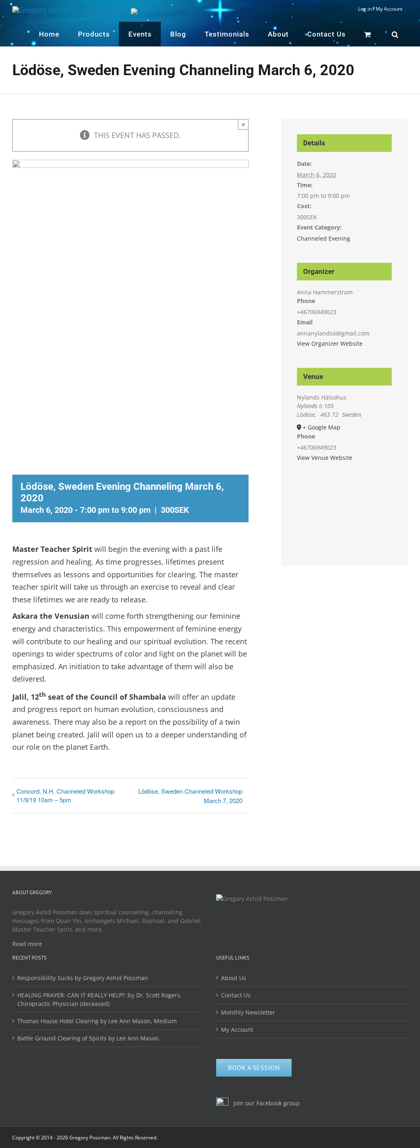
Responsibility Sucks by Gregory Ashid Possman (82, 978)
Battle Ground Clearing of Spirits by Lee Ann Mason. (88, 1038)
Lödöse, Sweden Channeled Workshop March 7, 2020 (190, 796)
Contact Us (236, 995)
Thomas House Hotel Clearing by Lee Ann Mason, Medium (97, 1021)
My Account (237, 1029)
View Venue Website (324, 457)
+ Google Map (321, 427)
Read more (27, 944)
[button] (395, 34)
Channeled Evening (323, 238)
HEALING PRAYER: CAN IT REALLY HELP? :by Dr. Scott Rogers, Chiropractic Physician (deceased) (99, 999)
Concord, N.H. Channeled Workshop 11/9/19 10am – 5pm (65, 795)
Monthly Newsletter (248, 1012)
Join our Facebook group (266, 1103)
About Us (233, 978)
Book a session (254, 1067)
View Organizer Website (330, 343)
